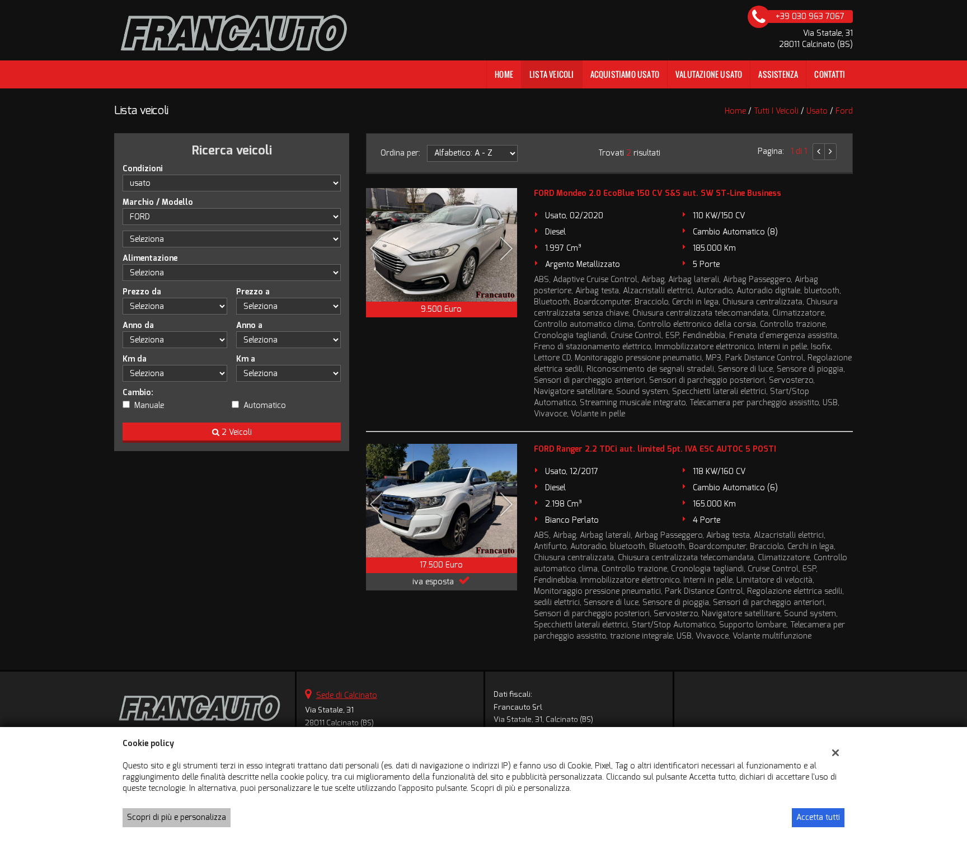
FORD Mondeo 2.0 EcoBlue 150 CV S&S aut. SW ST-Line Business (657, 193)
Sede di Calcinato (346, 695)
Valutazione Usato (708, 74)
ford (844, 111)
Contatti (829, 74)
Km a (245, 359)
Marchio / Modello (158, 202)
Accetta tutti (818, 817)
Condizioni (143, 168)
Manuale (149, 405)
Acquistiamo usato (624, 74)
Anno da (138, 325)
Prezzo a (253, 292)
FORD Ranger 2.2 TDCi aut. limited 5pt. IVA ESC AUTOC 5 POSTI (655, 449)
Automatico (264, 405)
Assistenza (778, 74)
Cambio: (138, 392)
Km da (135, 359)
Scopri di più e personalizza (176, 817)
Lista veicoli (551, 74)
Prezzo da (142, 292)
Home (504, 74)
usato (817, 111)
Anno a (249, 325)
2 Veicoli (235, 432)
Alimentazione (150, 258)
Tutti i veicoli (776, 111)
